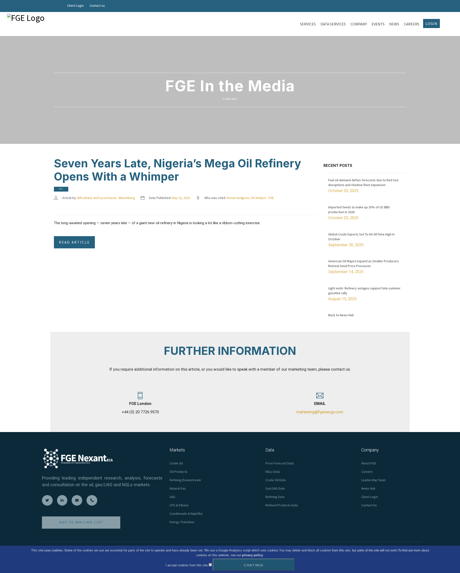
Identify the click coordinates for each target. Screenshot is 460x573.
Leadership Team (373, 480)
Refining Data (274, 497)
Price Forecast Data (279, 463)
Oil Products (178, 471)
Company (230, 99)
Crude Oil (176, 463)
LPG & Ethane (179, 505)
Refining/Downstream (185, 480)
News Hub (368, 488)
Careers (367, 471)
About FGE (368, 463)
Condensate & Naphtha (186, 513)
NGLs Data (272, 471)
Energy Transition (182, 522)
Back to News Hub (341, 315)
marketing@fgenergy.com (319, 411)
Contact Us (369, 505)
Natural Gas (178, 488)
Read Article (74, 242)
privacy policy (252, 555)
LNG (172, 497)
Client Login (75, 5)
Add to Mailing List (81, 522)
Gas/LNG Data (275, 488)
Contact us (97, 5)
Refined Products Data (281, 505)
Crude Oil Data (275, 480)
